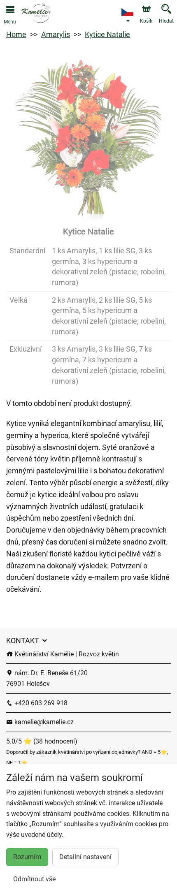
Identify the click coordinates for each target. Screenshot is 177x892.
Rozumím (27, 857)
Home (16, 34)
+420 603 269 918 (40, 703)
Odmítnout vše (34, 879)
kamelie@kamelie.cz (43, 722)
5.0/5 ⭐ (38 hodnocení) (41, 741)
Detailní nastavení (85, 857)
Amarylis (55, 34)
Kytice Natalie (107, 34)
